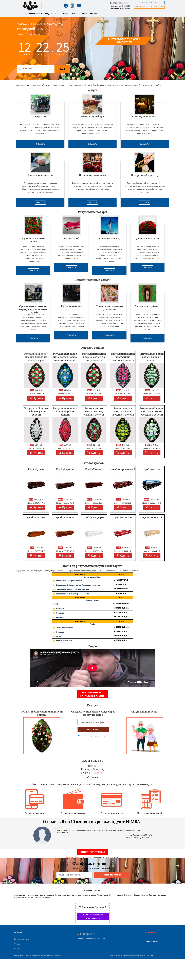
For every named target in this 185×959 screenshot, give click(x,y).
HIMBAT (18, 932)
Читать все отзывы (92, 852)
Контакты (94, 14)
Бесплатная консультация (149, 7)
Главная (69, 857)
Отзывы (75, 14)
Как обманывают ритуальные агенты (92, 694)
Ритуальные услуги (33, 14)
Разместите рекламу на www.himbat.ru (93, 916)
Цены (57, 14)
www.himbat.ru (35, 956)
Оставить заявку (152, 932)
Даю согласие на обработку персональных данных (94, 736)
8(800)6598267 (120, 2)
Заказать (40, 144)
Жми (62, 68)
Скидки (48, 14)
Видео (84, 14)
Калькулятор (149, 2)
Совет (16, 949)
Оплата (65, 14)
